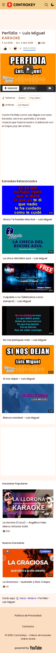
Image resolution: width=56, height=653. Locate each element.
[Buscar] (46, 5)
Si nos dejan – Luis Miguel (19, 379)
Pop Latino (35, 97)
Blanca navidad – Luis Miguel (21, 417)
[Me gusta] (5, 49)
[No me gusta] (15, 49)
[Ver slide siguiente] (53, 499)
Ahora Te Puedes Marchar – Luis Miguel (27, 219)
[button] (50, 88)
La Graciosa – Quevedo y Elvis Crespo (26, 582)
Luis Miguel (23, 104)
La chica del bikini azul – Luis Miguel (25, 258)
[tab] (10, 88)
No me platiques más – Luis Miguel (24, 340)
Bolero (22, 97)
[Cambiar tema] (52, 5)
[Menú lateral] (3, 5)
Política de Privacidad (28, 615)
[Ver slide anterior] (3, 499)
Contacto (28, 626)
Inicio (23, 598)
